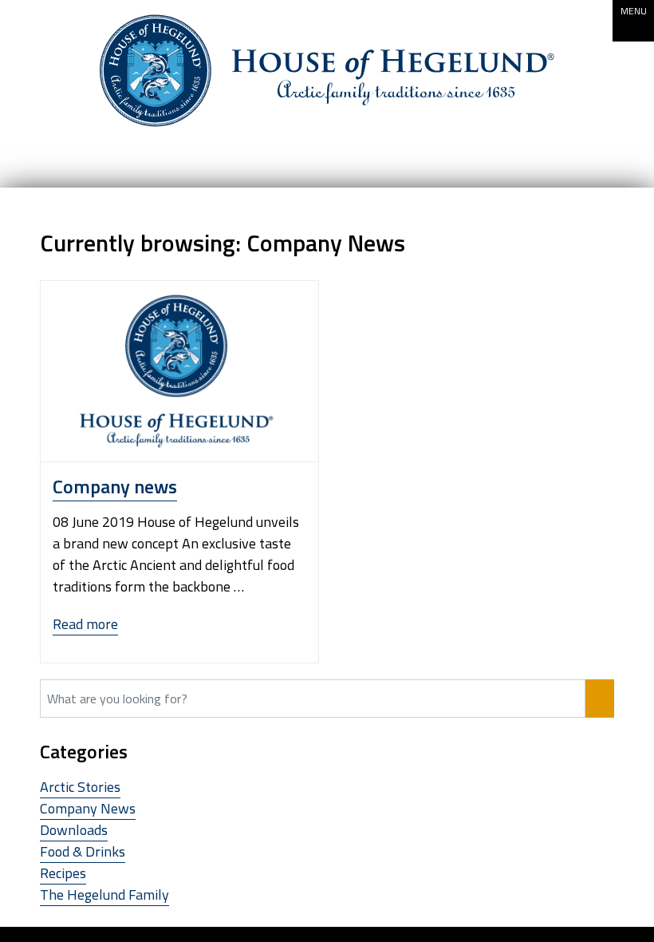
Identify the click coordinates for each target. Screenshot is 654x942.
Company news (115, 486)
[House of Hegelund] (327, 71)
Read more (85, 624)
